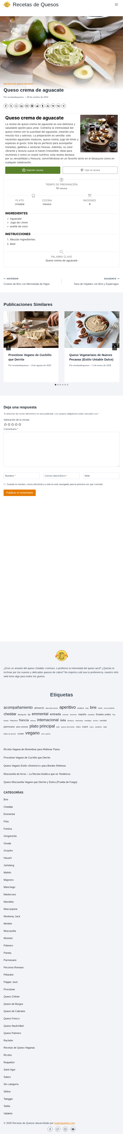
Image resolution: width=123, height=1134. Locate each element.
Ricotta (8, 1055)
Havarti (8, 858)
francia (24, 720)
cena (100, 708)
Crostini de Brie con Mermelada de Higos (27, 281)
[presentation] (31, 329)
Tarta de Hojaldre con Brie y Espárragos (96, 281)
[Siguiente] (114, 346)
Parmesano (10, 960)
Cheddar (8, 806)
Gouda (7, 843)
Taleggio (8, 1098)
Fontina (8, 828)
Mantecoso (10, 894)
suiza (91, 727)
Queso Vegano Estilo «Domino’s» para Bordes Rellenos (35, 765)
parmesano (9, 726)
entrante (65, 714)
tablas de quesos (10, 734)
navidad (103, 720)
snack (85, 726)
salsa (78, 727)
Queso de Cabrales (14, 1011)
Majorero (9, 879)
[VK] (53, 106)
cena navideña (109, 708)
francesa (14, 720)
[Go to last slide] (8, 346)
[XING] (63, 106)
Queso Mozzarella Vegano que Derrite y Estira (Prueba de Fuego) (40, 782)
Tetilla (7, 1106)
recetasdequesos (15, 97)
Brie (6, 799)
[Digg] (58, 106)
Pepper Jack (11, 982)
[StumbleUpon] (48, 106)
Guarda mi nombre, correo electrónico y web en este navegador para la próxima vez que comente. (55, 484)
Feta (6, 821)
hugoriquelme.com (64, 1123)
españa (82, 714)
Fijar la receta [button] (92, 170)
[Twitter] (57, 1129)
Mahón (7, 872)
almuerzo (39, 707)
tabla (105, 727)
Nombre (10, 475)
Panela (7, 952)
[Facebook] (6, 106)
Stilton (7, 1091)
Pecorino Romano (14, 967)
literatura (71, 720)
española (91, 714)
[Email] (27, 106)
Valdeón (8, 1113)
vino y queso (45, 734)
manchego (79, 720)
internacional (48, 720)
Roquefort (9, 1062)
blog (87, 708)
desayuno (22, 714)
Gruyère (8, 850)
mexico (95, 720)
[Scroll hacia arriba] (115, 1129)
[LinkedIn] (21, 106)
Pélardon (9, 974)
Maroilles (9, 901)
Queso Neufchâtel (14, 1025)
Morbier (8, 923)
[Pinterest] (32, 106)
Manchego (9, 887)
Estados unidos (103, 714)
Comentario (11, 429)
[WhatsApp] (16, 106)
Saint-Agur (9, 1069)
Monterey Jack (12, 916)
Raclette (8, 1040)
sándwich (98, 727)
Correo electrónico (56, 475)
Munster (8, 938)
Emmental (9, 814)
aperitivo (67, 707)
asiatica (80, 708)
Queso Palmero (12, 1033)
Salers (7, 1077)
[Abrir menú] (116, 4)
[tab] (55, 384)
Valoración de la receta (16, 419)
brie (93, 707)
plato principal (42, 726)
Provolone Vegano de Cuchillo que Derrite (27, 757)
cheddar (10, 714)
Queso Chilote (12, 996)
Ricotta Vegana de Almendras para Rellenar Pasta (32, 749)
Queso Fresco (12, 1018)
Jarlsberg (9, 865)
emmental (40, 714)
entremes (73, 714)
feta (113, 714)
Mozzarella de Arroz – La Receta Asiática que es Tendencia (37, 774)
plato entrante (22, 727)
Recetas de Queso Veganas (19, 84)
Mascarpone (10, 909)
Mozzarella (10, 931)
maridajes (88, 720)
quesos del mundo (67, 727)
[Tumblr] (42, 106)
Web (87, 475)
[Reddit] (37, 106)
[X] (11, 106)
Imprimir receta (34, 170)
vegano (32, 732)
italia (63, 720)
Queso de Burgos (13, 1004)
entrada (55, 714)
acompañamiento (18, 707)
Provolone (9, 989)
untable (21, 734)
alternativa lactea (52, 708)
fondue (6, 720)
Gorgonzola (10, 836)
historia (33, 720)
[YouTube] (73, 1129)
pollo (58, 727)
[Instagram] (65, 1129)
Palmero (8, 945)
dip (29, 714)
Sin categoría (11, 1084)
